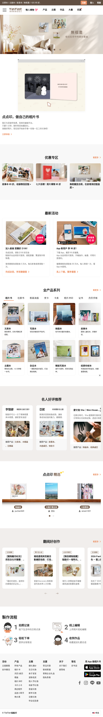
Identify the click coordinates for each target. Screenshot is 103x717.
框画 (16, 677)
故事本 (51, 442)
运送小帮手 (19, 693)
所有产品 (18, 666)
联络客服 (47, 670)
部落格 (62, 670)
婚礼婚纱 (32, 666)
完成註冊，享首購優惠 (16, 272)
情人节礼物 (33, 681)
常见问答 (47, 666)
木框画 (25, 442)
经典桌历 (94, 447)
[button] (18, 491)
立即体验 (6, 134)
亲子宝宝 (32, 673)
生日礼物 (32, 670)
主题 (53, 9)
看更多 (96, 157)
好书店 (74, 666)
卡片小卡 (18, 685)
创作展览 (6, 670)
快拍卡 (51, 446)
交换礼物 (32, 697)
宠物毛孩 (32, 677)
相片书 (17, 670)
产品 (45, 9)
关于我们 (63, 666)
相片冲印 (18, 681)
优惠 (79, 9)
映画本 (86, 447)
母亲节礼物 (33, 685)
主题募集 (6, 666)
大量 (71, 9)
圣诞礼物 (32, 689)
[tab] (45, 10)
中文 (97, 713)
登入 (92, 3)
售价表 (17, 697)
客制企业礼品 (49, 673)
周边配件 (18, 689)
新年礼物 (32, 693)
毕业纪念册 (33, 701)
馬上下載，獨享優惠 (66, 272)
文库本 (18, 442)
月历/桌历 (18, 673)
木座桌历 (43, 446)
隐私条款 (47, 677)
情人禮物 (30, 10)
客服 (99, 3)
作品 (62, 9)
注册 (84, 3)
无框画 (10, 446)
